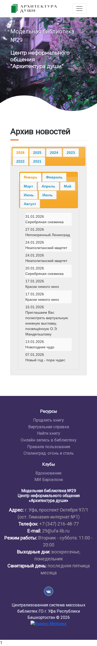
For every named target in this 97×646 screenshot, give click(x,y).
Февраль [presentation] (54, 177)
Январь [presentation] (31, 177)
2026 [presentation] (20, 153)
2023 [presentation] (71, 153)
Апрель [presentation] (48, 186)
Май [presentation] (67, 186)
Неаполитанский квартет (48, 245)
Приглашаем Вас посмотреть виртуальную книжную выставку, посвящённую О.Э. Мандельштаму (48, 320)
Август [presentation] (30, 204)
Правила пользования (48, 446)
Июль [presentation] (47, 195)
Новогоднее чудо (48, 344)
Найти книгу (48, 433)
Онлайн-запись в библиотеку (49, 440)
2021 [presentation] (37, 161)
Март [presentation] (28, 186)
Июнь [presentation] (29, 195)
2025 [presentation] (37, 153)
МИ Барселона (48, 479)
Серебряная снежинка (48, 219)
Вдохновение (48, 473)
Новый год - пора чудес (48, 357)
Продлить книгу (48, 420)
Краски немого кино (48, 283)
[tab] (20, 152)
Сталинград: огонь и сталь (49, 453)
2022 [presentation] (20, 161)
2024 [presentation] (54, 153)
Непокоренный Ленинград (48, 232)
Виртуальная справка (48, 426)
